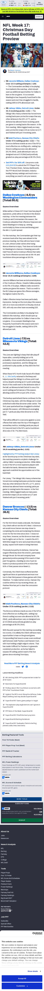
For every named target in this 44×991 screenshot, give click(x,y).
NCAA (3, 5)
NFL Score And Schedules (10, 878)
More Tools (22, 799)
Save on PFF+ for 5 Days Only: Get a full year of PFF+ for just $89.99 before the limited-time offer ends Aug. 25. (22, 10)
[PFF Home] (8, 17)
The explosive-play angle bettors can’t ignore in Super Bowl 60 (21, 706)
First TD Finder (6, 875)
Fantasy (4, 854)
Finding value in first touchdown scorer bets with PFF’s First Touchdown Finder (21, 689)
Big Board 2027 (6, 898)
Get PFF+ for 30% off (15, 163)
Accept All (22, 978)
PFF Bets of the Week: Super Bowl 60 (18, 711)
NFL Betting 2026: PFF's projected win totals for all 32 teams (21, 679)
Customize (20, 986)
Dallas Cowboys (32, 81)
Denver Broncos (13, 506)
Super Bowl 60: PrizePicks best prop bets (20, 715)
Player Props (5, 873)
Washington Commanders (20, 197)
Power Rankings (7, 887)
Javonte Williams (16, 81)
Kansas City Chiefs (30, 138)
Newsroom (5, 838)
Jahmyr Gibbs (15, 108)
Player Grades (6, 881)
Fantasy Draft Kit (7, 892)
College (4, 860)
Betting (4, 851)
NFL (3, 2)
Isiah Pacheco (15, 138)
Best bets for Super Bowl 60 (15, 684)
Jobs (3, 835)
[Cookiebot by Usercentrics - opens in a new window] (32, 933)
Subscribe (4, 921)
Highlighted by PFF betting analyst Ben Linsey (21, 454)
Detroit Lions (28, 108)
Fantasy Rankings (7, 895)
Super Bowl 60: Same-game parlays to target (21, 701)
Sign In (39, 16)
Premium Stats (6, 884)
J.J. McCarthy (10, 376)
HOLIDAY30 (11, 165)
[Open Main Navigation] (3, 17)
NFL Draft (4, 862)
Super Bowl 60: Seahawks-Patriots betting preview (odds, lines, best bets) (20, 724)
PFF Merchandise (7, 926)
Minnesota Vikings (15, 341)
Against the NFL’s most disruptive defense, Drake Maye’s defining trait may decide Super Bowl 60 (22, 695)
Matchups (4, 890)
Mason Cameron (15, 70)
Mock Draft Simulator (8, 901)
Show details (33, 971)
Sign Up (22, 820)
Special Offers (6, 924)
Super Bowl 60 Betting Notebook (17, 719)
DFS (2, 857)
